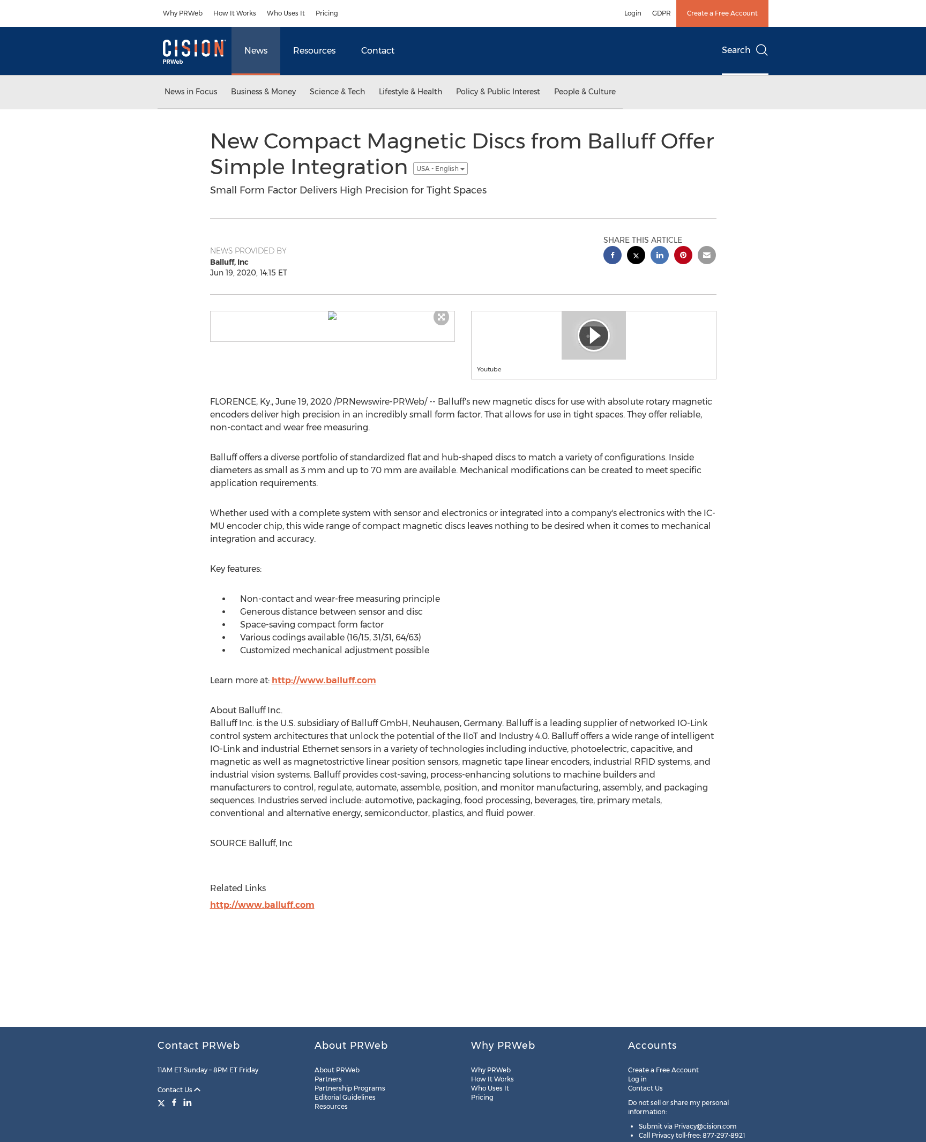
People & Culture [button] (585, 91)
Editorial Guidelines (345, 1097)
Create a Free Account (722, 13)
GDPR (661, 13)
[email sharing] (707, 256)
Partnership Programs (350, 1088)
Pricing (327, 13)
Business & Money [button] (263, 91)
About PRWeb (337, 1070)
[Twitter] (163, 1102)
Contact (377, 51)
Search (736, 50)
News (255, 51)
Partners (328, 1079)
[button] (333, 315)
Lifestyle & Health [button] (410, 91)
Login (632, 13)
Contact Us (176, 1090)
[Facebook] (174, 1102)
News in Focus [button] (191, 91)
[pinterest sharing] (683, 256)
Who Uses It (286, 13)
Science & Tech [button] (337, 91)
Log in (637, 1079)
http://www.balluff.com (324, 680)
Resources (314, 51)
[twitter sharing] (636, 256)
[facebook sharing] (612, 256)
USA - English (438, 169)
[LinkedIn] (188, 1102)
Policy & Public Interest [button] (498, 91)
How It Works (234, 13)
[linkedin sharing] (660, 256)
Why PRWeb (183, 13)
